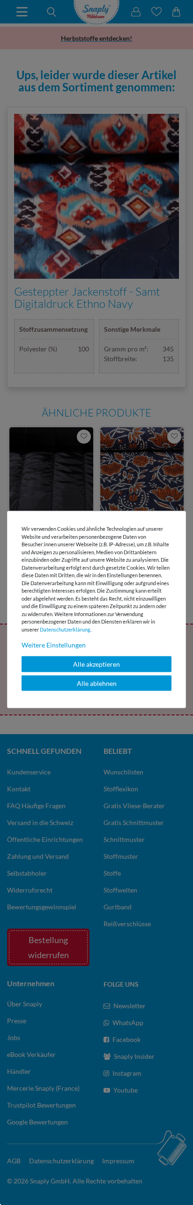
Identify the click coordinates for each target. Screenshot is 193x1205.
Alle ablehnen (97, 683)
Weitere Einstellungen (54, 645)
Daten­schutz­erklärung (65, 629)
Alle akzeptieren (96, 664)
